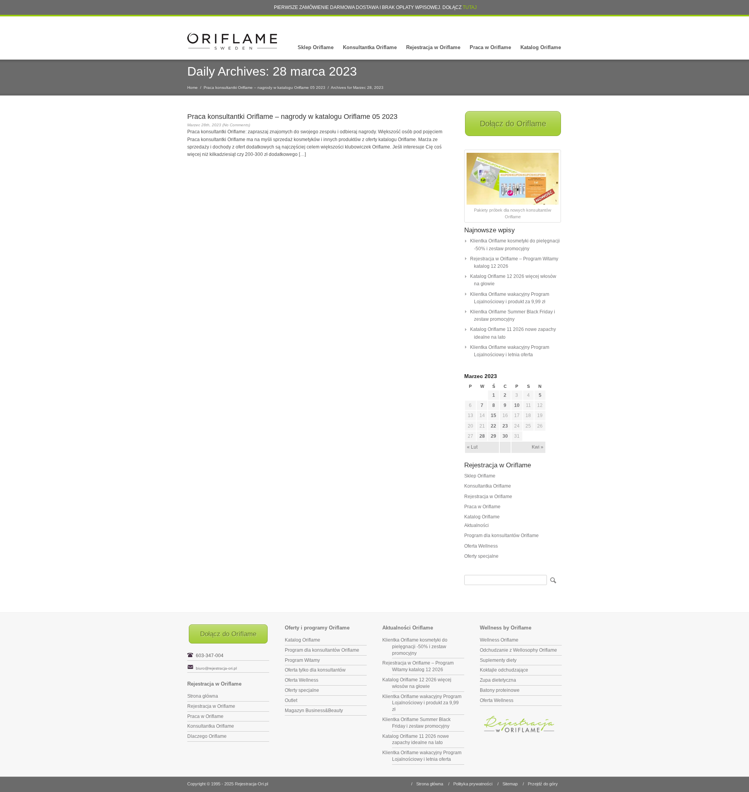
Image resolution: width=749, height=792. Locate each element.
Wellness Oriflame (499, 640)
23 (505, 426)
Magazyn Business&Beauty (314, 710)
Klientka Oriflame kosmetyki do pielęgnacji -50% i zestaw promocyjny (414, 646)
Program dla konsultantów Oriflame (501, 535)
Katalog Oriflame (540, 47)
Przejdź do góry (543, 783)
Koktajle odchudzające (504, 670)
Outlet (291, 700)
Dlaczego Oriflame (207, 736)
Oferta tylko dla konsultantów (315, 670)
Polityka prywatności (472, 783)
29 (493, 436)
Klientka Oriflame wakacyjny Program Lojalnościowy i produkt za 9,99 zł (421, 703)
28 (482, 436)
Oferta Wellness (481, 546)
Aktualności (476, 525)
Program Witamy (302, 660)
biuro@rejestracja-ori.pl (216, 668)
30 (505, 436)
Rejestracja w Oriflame (433, 47)
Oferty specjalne (481, 556)
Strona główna (202, 696)
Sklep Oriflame (316, 47)
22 (493, 426)
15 (493, 415)
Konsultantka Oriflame (370, 47)
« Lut (472, 447)
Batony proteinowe (500, 690)
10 (517, 405)
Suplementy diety (498, 660)
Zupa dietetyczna (498, 680)
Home (192, 87)
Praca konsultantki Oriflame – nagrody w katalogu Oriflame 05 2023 (264, 87)
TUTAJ (470, 7)
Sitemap (510, 783)
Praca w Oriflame (490, 47)
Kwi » (537, 447)
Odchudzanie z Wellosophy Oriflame (518, 650)
